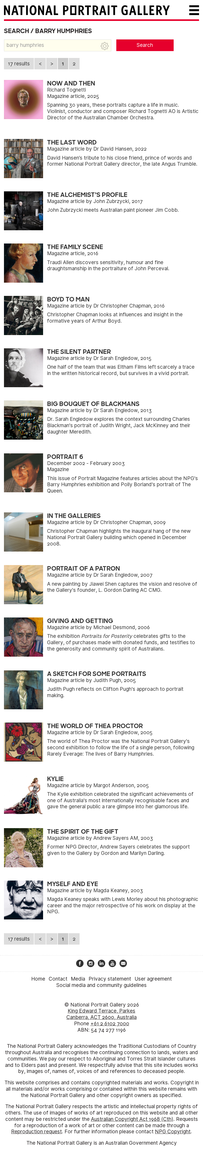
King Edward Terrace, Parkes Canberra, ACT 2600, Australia (101, 1014)
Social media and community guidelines (101, 985)
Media (78, 979)
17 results (19, 64)
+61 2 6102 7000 (109, 1024)
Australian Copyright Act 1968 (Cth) (132, 1119)
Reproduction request (36, 1132)
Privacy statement (110, 979)
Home (38, 979)
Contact (58, 979)
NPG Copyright (173, 1132)
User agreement (153, 979)
